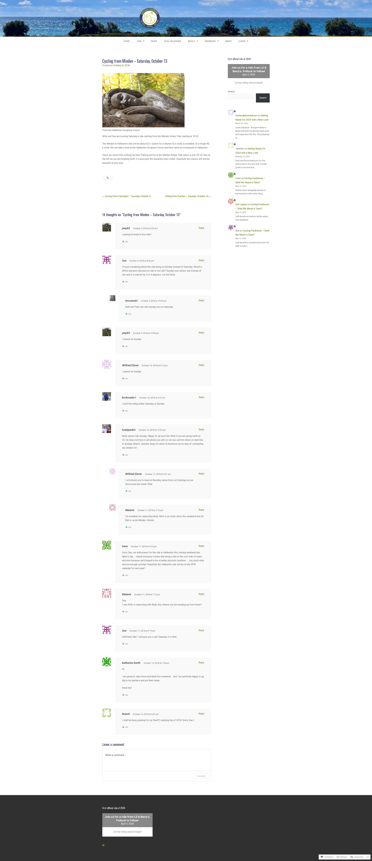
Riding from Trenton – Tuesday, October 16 (187, 196)
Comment (201, 776)
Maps (228, 41)
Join (139, 41)
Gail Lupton (241, 204)
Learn (241, 41)
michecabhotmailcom (246, 115)
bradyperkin (129, 429)
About (191, 41)
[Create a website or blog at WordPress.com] (103, 845)
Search (231, 91)
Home (127, 41)
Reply (201, 228)
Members (210, 41)
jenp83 (126, 332)
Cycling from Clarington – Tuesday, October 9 (128, 196)
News (154, 41)
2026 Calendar (172, 41)
